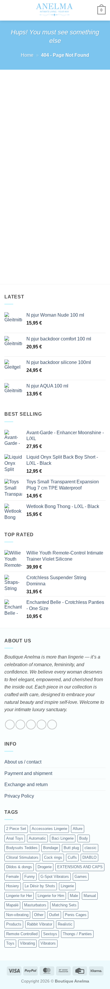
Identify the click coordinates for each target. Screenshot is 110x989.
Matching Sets (64, 905)
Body (83, 838)
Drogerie (45, 867)
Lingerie (67, 886)
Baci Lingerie (63, 838)
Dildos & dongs (19, 867)
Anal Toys (14, 838)
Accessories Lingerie (49, 828)
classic (90, 848)
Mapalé (12, 905)
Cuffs (72, 857)
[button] (7, 10)
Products (13, 924)
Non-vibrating (17, 915)
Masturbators (35, 905)
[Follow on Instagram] (20, 724)
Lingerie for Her (19, 895)
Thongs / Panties (77, 934)
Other (38, 915)
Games (81, 876)
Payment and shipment (28, 773)
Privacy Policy (19, 795)
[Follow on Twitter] (31, 724)
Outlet (54, 915)
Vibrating (27, 943)
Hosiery (12, 886)
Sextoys (50, 934)
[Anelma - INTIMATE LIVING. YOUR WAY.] (54, 10)
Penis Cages (76, 915)
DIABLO (89, 857)
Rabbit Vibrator (39, 924)
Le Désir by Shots (40, 886)
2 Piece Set (16, 828)
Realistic (65, 924)
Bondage (50, 848)
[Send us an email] (41, 724)
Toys (10, 943)
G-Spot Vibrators (54, 876)
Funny (29, 876)
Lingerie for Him (51, 895)
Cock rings (53, 857)
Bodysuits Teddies (22, 848)
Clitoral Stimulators (22, 857)
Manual (90, 895)
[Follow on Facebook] (10, 724)
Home (27, 55)
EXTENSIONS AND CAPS (80, 867)
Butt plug (71, 848)
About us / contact (22, 761)
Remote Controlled (22, 934)
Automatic (37, 838)
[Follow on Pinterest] (52, 724)
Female (12, 876)
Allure (77, 828)
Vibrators (48, 943)
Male (74, 895)
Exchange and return (26, 784)
